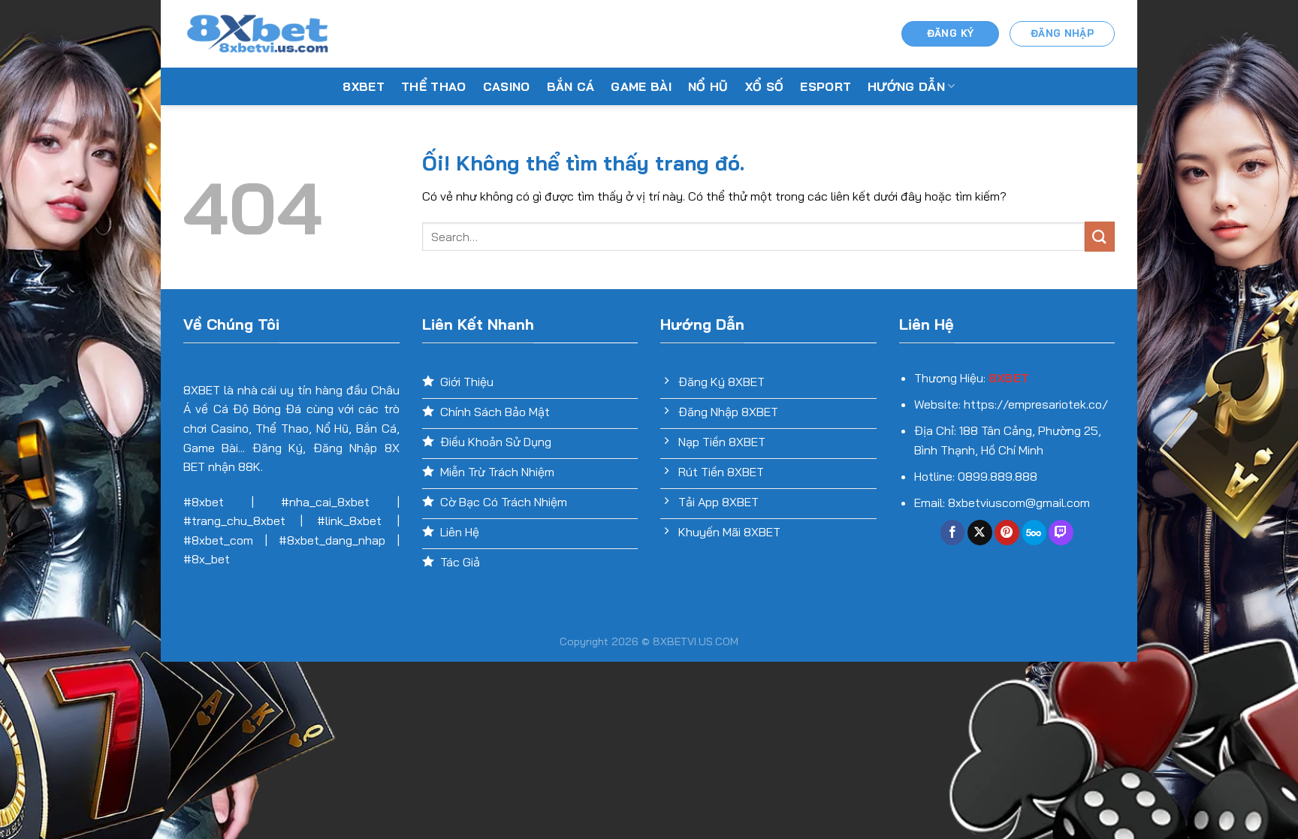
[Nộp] (1100, 236)
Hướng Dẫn (906, 86)
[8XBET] (258, 33)
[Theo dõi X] (979, 532)
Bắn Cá (571, 86)
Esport (825, 86)
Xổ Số (764, 86)
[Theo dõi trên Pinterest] (1007, 532)
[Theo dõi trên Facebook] (952, 532)
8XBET (364, 86)
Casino (506, 86)
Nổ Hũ (708, 86)
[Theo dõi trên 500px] (1034, 532)
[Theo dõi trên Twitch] (1061, 532)
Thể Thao (433, 86)
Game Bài (641, 86)
